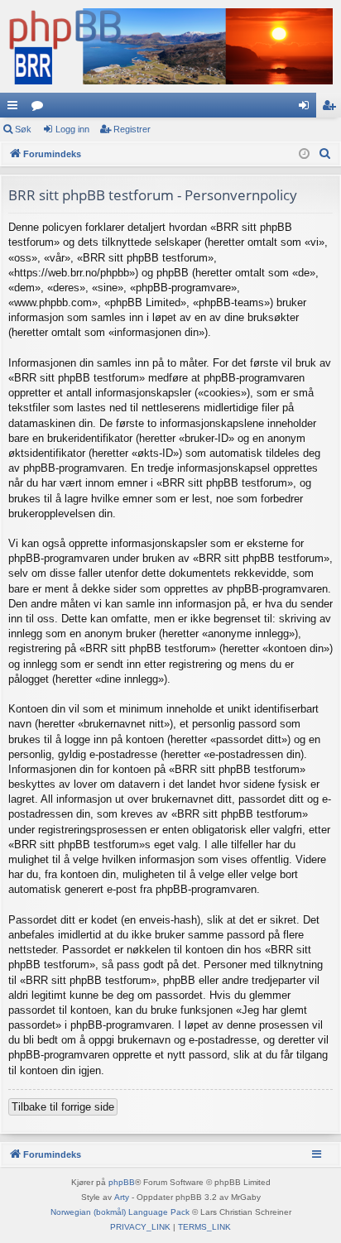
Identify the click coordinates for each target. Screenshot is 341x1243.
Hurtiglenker (16, 108)
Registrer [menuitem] (332, 108)
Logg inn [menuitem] (307, 108)
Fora (40, 108)
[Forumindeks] (170, 46)
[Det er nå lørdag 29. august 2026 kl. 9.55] (304, 154)
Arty (121, 1197)
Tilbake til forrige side (63, 1107)
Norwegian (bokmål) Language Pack (120, 1212)
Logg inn (72, 129)
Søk (23, 129)
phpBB (121, 1182)
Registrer (132, 129)
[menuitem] (325, 154)
